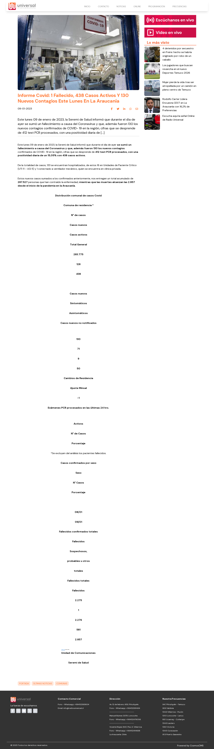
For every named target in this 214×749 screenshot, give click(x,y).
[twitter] (117, 108)
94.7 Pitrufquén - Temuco (173, 704)
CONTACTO (103, 6)
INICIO (87, 6)
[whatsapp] (130, 108)
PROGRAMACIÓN (156, 6)
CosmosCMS (197, 745)
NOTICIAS (121, 6)
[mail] (136, 108)
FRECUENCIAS (179, 6)
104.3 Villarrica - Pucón (172, 712)
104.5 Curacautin (170, 730)
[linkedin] (124, 108)
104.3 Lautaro (168, 723)
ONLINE (137, 6)
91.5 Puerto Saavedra (171, 734)
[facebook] (111, 108)
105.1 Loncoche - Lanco (172, 715)
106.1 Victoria (168, 727)
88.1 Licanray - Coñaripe (173, 719)
